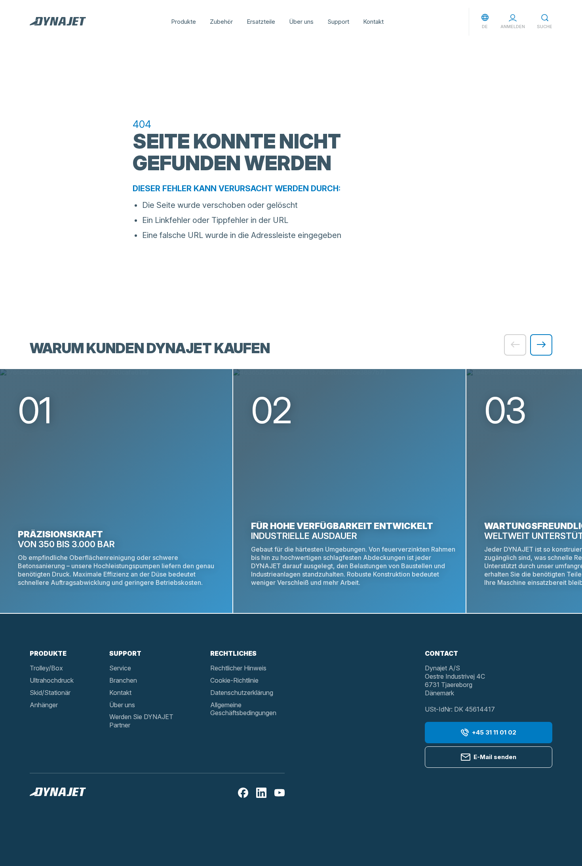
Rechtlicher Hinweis (238, 668)
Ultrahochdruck (52, 680)
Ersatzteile (261, 21)
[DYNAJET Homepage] (58, 22)
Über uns (301, 21)
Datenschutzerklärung (241, 693)
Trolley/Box (46, 668)
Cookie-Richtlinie (234, 680)
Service (120, 668)
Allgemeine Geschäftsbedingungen (243, 709)
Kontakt (373, 21)
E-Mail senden (495, 757)
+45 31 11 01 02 (494, 732)
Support (338, 21)
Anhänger (44, 705)
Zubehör (221, 21)
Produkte (183, 21)
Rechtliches (233, 653)
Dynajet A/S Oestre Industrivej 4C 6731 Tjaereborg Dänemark (455, 680)
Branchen (123, 680)
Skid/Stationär (50, 693)
